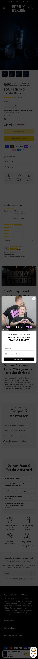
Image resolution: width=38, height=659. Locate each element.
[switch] (33, 656)
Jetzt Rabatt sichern (19, 359)
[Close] (33, 298)
